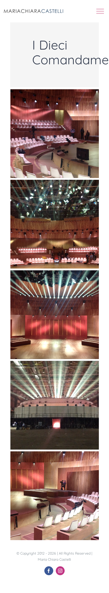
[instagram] (60, 570)
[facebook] (48, 570)
